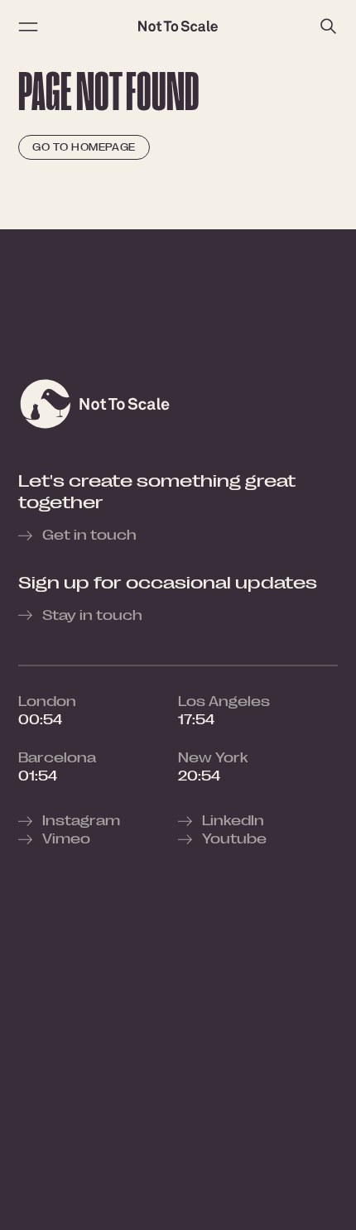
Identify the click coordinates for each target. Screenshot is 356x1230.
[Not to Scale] (178, 26)
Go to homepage (84, 147)
